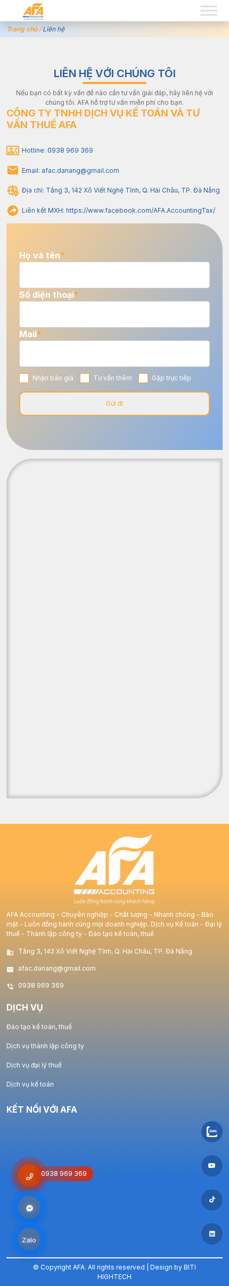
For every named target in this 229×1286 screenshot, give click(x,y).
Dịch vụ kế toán (30, 1084)
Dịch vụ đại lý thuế (34, 1065)
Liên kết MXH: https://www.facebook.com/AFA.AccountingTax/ (118, 210)
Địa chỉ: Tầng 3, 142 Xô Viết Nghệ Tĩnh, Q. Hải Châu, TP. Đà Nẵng (121, 190)
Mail (30, 334)
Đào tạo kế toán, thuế (39, 1027)
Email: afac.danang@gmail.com (70, 170)
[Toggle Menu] (208, 10)
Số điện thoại (49, 294)
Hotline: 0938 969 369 (57, 150)
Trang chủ (21, 29)
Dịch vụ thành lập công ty (45, 1046)
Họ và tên (42, 255)
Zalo (29, 1240)
